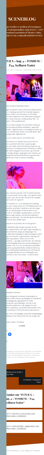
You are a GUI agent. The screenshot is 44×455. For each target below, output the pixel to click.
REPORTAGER (37, 70)
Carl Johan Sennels (19, 351)
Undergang (20, 357)
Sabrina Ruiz (27, 355)
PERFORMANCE (28, 70)
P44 (12, 355)
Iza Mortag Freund (12, 353)
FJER (27, 351)
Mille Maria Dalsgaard (25, 353)
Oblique (27, 451)
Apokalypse (9, 351)
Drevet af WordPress (11, 451)
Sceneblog (18, 70)
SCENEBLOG (22, 19)
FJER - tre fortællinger (35, 351)
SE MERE (22, 326)
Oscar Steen (35, 353)
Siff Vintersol (35, 355)
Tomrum (14, 357)
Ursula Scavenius (30, 357)
